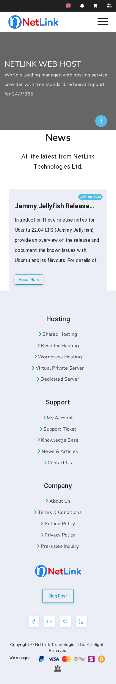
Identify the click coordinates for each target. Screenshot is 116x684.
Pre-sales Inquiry (59, 546)
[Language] (68, 5)
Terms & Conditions (59, 512)
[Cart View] (95, 6)
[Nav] (103, 21)
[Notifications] (82, 5)
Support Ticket (59, 429)
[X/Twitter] (65, 621)
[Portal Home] (33, 21)
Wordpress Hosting (59, 357)
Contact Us (59, 462)
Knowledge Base (59, 440)
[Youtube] (49, 621)
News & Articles (59, 451)
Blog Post (58, 596)
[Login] (109, 6)
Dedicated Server (59, 379)
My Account (59, 418)
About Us (59, 501)
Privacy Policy (59, 535)
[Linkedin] (81, 621)
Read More (29, 279)
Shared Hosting (59, 334)
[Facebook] (34, 621)
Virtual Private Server (59, 368)
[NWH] (101, 121)
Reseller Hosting (59, 345)
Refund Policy (59, 523)
